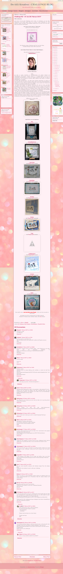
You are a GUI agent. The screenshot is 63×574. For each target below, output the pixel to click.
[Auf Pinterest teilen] (35, 322)
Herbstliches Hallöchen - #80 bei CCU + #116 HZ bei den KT (8, 30)
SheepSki (40, 324)
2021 (55, 57)
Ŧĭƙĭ (20, 361)
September (57, 70)
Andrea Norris (32, 53)
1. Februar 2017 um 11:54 (26, 337)
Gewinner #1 (57, 83)
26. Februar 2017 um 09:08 (28, 534)
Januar (56, 88)
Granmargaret (20, 446)
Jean (18, 464)
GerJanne (4, 58)
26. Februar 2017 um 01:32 (29, 522)
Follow (10, 112)
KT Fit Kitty (19, 492)
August (56, 72)
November (57, 67)
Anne (3, 35)
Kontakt (35, 11)
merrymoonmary (31, 567)
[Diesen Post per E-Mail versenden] (31, 322)
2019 (55, 60)
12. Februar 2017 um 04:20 (29, 405)
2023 (55, 54)
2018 (55, 62)
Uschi (18, 387)
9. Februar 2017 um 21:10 (25, 387)
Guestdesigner (34, 324)
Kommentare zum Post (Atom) (34, 560)
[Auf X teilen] (33, 322)
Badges (28, 11)
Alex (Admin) (5, 28)
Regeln (21, 11)
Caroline (4, 50)
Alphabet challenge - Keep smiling (8, 45)
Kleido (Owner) (5, 65)
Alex (20, 506)
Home (4, 11)
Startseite (32, 556)
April (56, 78)
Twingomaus (19, 367)
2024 (55, 52)
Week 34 (7, 51)
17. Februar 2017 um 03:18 (28, 454)
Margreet (19, 330)
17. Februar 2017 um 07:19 (25, 464)
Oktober (56, 68)
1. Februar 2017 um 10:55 (27, 330)
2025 (55, 50)
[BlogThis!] (32, 322)
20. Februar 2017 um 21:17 (28, 492)
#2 (18, 324)
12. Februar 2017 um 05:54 (29, 413)
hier (41, 316)
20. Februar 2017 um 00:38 (25, 482)
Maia (18, 419)
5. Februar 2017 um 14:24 (28, 367)
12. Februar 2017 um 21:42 (25, 419)
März (56, 80)
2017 (55, 64)
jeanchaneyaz (20, 429)
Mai (56, 76)
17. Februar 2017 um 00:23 (29, 429)
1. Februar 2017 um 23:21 (25, 357)
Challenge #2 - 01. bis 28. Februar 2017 (57, 85)
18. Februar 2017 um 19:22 (26, 474)
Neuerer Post (17, 556)
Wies (4, 87)
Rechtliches (43, 11)
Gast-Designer (27, 324)
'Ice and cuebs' (30, 143)
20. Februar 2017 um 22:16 (29, 506)
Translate (56, 37)
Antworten (19, 334)
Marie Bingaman (20, 438)
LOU (18, 482)
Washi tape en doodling (8, 89)
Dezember (57, 65)
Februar (56, 81)
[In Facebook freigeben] (34, 322)
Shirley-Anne (19, 398)
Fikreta (18, 357)
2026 (55, 49)
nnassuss (19, 337)
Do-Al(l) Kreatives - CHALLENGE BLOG (32, 4)
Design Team (12, 11)
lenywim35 (19, 454)
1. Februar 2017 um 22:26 (28, 347)
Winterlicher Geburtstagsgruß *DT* (8, 67)
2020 (55, 59)
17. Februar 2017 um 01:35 (30, 438)
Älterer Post (46, 556)
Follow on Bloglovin (5, 112)
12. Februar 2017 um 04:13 (29, 398)
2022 (55, 55)
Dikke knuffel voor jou (8, 59)
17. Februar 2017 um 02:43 (29, 446)
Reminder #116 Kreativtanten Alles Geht (8, 75)
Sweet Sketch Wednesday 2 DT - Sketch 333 (8, 38)
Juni (56, 75)
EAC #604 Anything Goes (8, 82)
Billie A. (4, 43)
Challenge (21, 324)
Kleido (20, 534)
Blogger (42, 567)
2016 (55, 90)
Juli (55, 73)
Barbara (18, 474)
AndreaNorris (19, 347)
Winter (43, 324)
